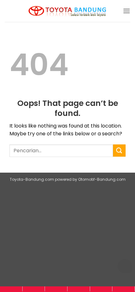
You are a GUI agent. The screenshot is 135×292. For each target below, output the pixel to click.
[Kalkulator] (79, 288)
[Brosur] (101, 288)
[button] (126, 10)
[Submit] (119, 150)
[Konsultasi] (123, 288)
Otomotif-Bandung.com (102, 179)
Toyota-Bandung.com (32, 179)
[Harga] (56, 288)
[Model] (34, 288)
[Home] (11, 288)
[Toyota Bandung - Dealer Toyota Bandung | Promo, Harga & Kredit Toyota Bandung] (67, 11)
